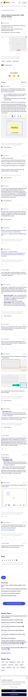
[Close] (26, 677)
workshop (9, 61)
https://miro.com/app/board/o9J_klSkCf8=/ (16, 305)
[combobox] (14, 6)
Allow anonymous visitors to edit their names (12, 620)
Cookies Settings (14, 687)
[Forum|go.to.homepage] (9, 3)
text (18, 667)
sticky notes (10, 664)
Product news (4, 632)
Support (21, 664)
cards (14, 667)
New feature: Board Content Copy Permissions (12, 630)
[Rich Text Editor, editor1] (14, 568)
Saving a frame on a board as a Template (11, 622)
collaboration (12, 662)
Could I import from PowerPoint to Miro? (11, 591)
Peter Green (5, 186)
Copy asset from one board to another (10, 593)
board (3, 662)
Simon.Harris (6, 155)
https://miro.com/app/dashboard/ (8, 528)
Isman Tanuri (6, 23)
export (3, 670)
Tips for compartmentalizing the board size (11, 626)
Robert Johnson (6, 86)
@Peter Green (4, 233)
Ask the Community (5, 624)
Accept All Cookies (14, 694)
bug (7, 662)
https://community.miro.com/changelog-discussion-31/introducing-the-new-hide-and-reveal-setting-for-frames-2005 (13, 254)
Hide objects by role (6, 653)
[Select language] (19, 2)
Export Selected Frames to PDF (8, 595)
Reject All (14, 690)
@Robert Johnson (5, 326)
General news (4, 636)
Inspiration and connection (8, 10)
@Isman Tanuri (4, 89)
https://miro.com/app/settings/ (8, 529)
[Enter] (2, 6)
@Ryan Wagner (4, 287)
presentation (15, 61)
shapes (3, 667)
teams (16, 664)
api (22, 662)
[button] (1, 2)
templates (4, 664)
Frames (18, 102)
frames (3, 61)
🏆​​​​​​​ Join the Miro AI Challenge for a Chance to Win (13, 634)
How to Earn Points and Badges (14, 603)
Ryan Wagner (6, 269)
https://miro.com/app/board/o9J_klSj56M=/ (13, 301)
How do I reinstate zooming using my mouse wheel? (14, 588)
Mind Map (22, 667)
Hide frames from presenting (8, 638)
